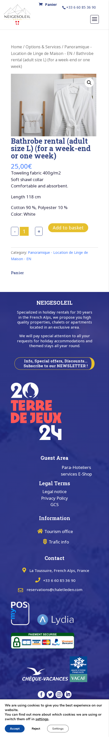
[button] (89, 82)
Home (16, 47)
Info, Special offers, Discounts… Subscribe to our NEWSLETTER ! (56, 363)
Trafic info (59, 542)
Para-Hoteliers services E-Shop (76, 470)
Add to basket (68, 228)
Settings (58, 729)
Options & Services (43, 47)
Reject (36, 729)
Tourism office (58, 531)
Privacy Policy (54, 498)
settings (41, 719)
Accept (15, 729)
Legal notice (54, 491)
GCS (54, 504)
